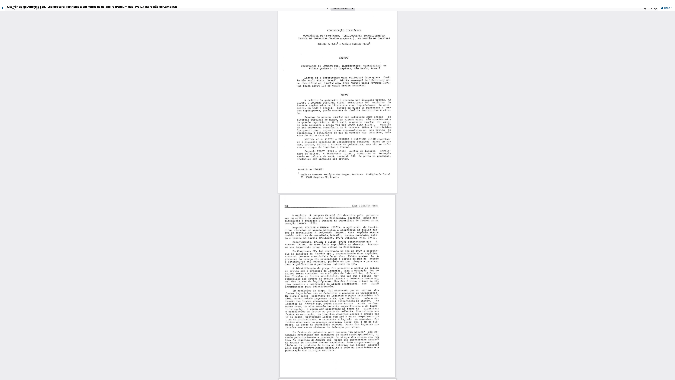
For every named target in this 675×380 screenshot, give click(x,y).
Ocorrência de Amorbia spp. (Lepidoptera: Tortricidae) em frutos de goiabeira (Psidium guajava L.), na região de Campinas (92, 6)
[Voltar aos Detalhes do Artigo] (2, 8)
